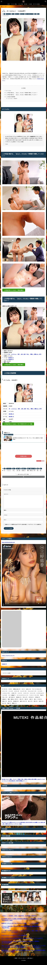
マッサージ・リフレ (34, 695)
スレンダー (23, 691)
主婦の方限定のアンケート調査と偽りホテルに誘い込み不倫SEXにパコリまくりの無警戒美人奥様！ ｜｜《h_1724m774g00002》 (23, 950)
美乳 (35, 701)
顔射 (9, 703)
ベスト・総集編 (11, 695)
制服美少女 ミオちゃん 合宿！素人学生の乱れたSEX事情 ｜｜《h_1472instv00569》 (20, 923)
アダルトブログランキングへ (8, 655)
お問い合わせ (30, 958)
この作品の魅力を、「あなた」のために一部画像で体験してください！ (22, 92)
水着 (31, 699)
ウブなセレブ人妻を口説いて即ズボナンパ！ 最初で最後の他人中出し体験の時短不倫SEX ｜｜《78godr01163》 (22, 927)
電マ (4, 703)
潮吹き (4, 701)
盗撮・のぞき (23, 701)
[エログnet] (23, 1)
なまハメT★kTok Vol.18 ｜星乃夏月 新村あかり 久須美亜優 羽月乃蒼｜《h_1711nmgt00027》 (22, 938)
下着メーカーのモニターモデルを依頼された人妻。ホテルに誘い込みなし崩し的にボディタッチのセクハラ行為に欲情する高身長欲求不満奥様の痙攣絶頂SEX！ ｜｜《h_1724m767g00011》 (23, 946)
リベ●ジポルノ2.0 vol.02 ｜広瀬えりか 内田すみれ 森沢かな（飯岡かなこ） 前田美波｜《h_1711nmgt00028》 (20, 941)
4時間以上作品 (16, 689)
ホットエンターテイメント (22, 695)
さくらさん (8, 90)
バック (20, 693)
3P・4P (4, 689)
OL (23, 689)
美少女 (41, 701)
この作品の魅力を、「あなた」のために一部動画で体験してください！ (22, 94)
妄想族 (4, 699)
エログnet (24, 911)
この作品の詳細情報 (10, 96)
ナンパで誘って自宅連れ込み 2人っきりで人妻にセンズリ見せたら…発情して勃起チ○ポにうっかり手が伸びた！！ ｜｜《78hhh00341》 (23, 931)
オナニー (4, 691)
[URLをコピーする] (23, 477)
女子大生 (31, 697)
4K (4, 13)
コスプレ (16, 691)
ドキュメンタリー (32, 691)
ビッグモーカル (40, 693)
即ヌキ (25, 697)
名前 (5, 510)
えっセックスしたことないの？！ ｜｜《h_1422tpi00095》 (14, 935)
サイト (5, 519)
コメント (6, 494)
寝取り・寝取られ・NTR (29, 13)
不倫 (41, 695)
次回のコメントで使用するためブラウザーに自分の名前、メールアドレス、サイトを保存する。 (23, 524)
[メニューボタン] (1, 1)
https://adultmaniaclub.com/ (8, 542)
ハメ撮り (13, 693)
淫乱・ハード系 (38, 699)
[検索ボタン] (45, 1)
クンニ (11, 691)
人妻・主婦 (17, 13)
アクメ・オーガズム (36, 689)
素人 (38, 13)
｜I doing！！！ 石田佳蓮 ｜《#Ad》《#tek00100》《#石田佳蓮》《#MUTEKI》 (19, 915)
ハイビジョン (8, 13)
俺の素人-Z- (22, 13)
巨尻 (26, 699)
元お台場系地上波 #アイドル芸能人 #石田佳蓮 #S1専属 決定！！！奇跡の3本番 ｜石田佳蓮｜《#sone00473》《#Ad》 (21, 919)
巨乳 (35, 13)
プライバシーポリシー (22, 958)
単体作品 (18, 697)
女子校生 (37, 697)
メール (5, 515)
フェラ (4, 695)
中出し (13, 13)
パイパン (32, 693)
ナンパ (40, 691)
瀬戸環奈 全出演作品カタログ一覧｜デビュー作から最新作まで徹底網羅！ (28, 438)
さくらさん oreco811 (12, 98)
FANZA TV (4, 664)
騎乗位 (14, 703)
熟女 (10, 701)
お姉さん (28, 689)
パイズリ (25, 693)
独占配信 (16, 701)
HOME (16, 958)
